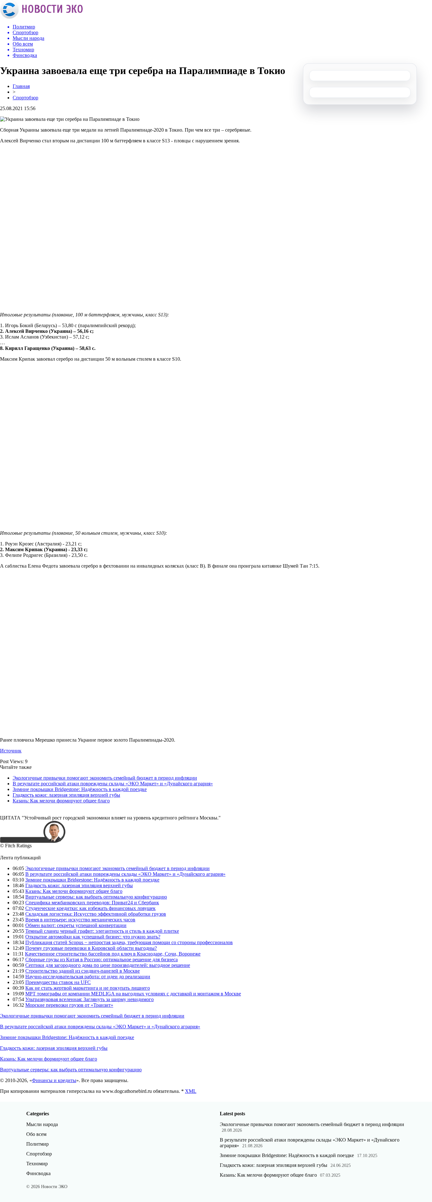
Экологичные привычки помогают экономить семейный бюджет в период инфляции (105, 778)
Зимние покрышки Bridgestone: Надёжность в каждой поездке (80, 789)
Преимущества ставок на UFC (58, 982)
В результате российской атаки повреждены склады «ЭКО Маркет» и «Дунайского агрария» (113, 783)
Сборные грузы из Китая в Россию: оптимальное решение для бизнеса (101, 959)
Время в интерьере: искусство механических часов (80, 919)
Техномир (37, 1163)
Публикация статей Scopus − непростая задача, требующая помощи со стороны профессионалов (129, 942)
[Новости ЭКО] (41, 17)
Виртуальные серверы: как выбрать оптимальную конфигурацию (96, 897)
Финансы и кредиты (54, 1080)
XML (190, 1091)
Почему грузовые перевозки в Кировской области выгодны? (91, 948)
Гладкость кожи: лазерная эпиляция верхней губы (66, 795)
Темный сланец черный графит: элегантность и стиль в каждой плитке (102, 931)
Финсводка (38, 1173)
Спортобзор (25, 97)
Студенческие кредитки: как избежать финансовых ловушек (90, 908)
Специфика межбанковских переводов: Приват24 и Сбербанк (92, 902)
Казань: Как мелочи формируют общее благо (61, 800)
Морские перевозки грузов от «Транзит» (69, 1005)
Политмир (37, 1144)
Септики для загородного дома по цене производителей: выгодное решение (107, 965)
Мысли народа (42, 1124)
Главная (21, 86)
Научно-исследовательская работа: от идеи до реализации (87, 976)
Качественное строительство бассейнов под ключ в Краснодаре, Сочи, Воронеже (113, 953)
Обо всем (36, 1134)
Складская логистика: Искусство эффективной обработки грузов (95, 914)
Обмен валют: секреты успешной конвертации (76, 925)
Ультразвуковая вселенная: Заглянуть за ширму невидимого (89, 999)
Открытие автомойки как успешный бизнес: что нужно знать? (92, 936)
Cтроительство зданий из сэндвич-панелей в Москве (82, 971)
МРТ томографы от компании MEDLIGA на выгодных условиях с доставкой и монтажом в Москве (133, 993)
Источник (11, 750)
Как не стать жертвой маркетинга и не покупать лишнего (87, 988)
